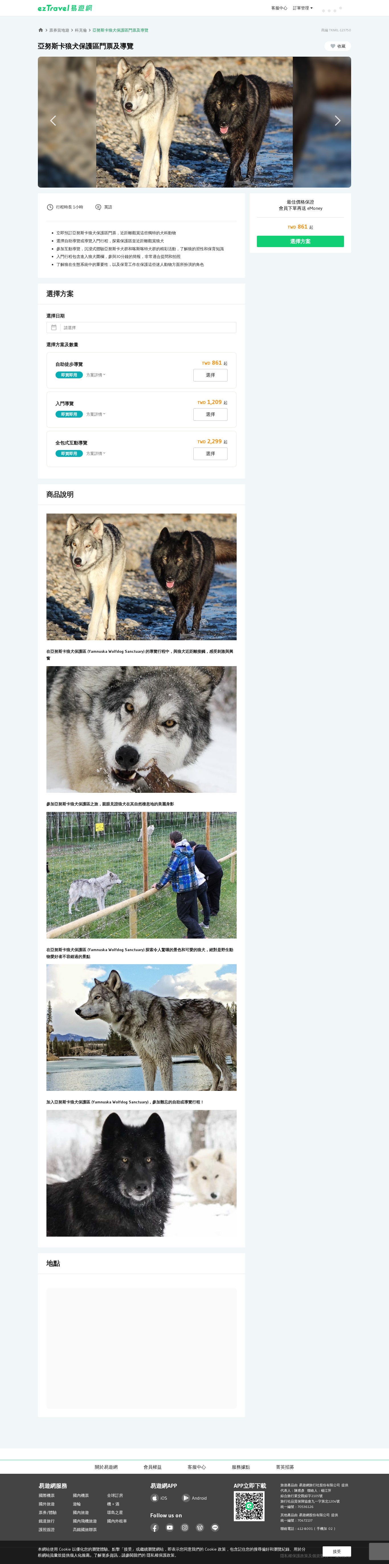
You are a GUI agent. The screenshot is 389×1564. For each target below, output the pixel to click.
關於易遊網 (106, 1467)
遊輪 (77, 1503)
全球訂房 (115, 1495)
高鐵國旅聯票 (85, 1529)
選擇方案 (300, 241)
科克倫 (81, 30)
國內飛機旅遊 (85, 1521)
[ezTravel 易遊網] (65, 8)
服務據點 (241, 1467)
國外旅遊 (47, 1503)
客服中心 (279, 8)
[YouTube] (169, 1527)
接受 (337, 1551)
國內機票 (81, 1495)
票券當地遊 (59, 30)
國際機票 (47, 1495)
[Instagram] (185, 1527)
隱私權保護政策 (161, 1555)
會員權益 (153, 1467)
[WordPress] (200, 1527)
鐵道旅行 (47, 1521)
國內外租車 (117, 1521)
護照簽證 (47, 1529)
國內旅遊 (81, 1512)
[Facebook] (154, 1527)
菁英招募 (285, 1467)
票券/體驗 (48, 1512)
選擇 (210, 375)
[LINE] (215, 1527)
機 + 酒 (113, 1503)
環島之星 (115, 1512)
